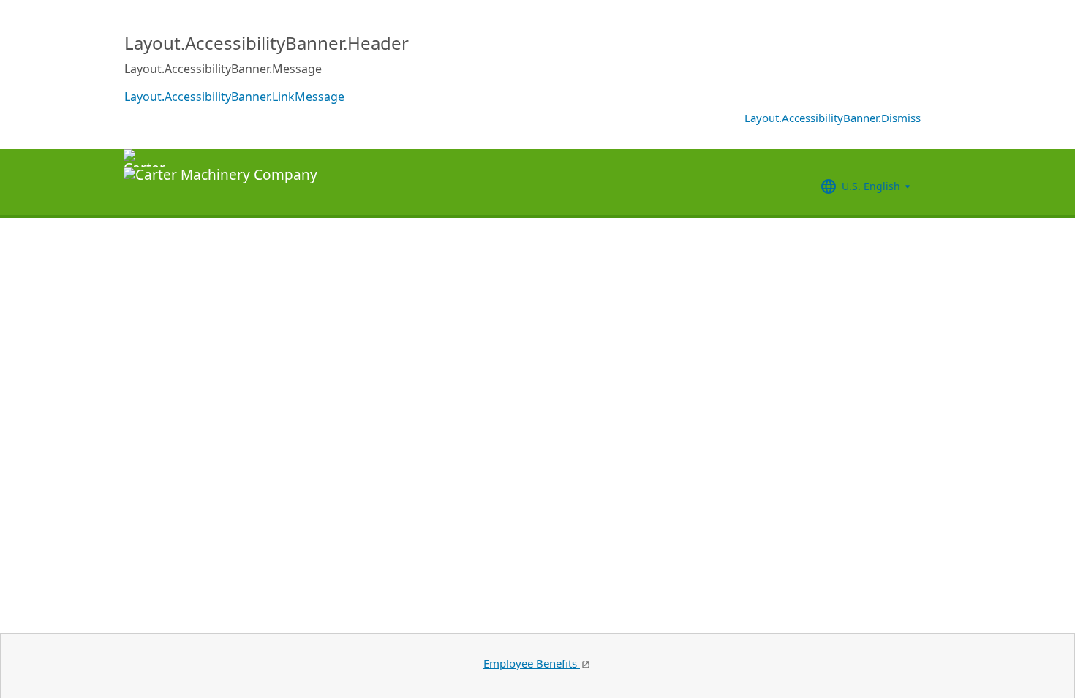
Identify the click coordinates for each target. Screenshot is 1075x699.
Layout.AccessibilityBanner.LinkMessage (234, 96)
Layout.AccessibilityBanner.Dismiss (832, 117)
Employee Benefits (531, 663)
